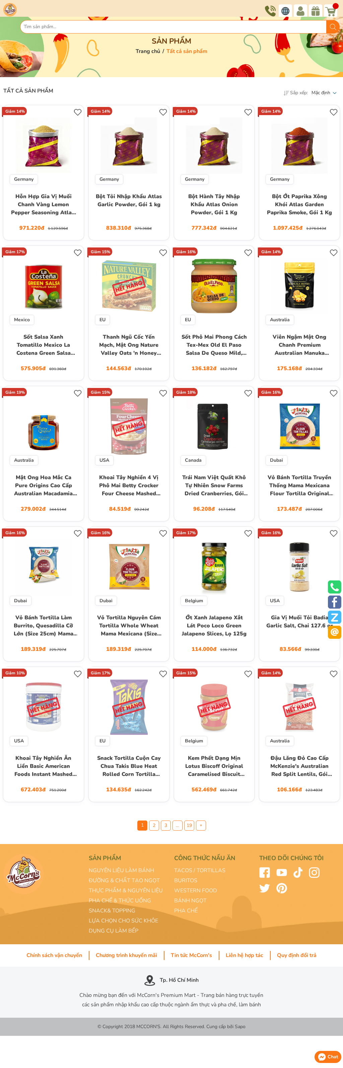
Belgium (194, 601)
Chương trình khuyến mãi (126, 955)
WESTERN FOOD (195, 890)
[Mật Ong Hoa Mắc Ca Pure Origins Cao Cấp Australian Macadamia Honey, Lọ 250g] (43, 426)
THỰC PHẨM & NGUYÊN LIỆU (126, 890)
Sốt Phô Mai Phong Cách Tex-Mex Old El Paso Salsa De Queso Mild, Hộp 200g (214, 345)
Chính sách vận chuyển (54, 955)
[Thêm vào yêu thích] (78, 111)
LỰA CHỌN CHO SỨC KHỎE (123, 920)
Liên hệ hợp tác (244, 955)
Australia (280, 320)
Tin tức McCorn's (191, 955)
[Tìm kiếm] (333, 27)
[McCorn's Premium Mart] (24, 9)
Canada (193, 460)
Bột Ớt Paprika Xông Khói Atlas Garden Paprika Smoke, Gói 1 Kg (299, 204)
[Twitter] (264, 888)
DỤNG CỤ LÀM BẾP (113, 931)
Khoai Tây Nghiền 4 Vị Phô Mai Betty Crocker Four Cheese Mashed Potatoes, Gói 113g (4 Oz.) (128, 486)
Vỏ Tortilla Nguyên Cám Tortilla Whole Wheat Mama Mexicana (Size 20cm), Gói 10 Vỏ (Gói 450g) (129, 626)
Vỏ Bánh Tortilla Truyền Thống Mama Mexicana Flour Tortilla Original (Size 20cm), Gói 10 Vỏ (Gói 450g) (299, 486)
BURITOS (185, 880)
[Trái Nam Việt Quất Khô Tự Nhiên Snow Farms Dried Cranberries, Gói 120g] (214, 426)
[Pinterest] (281, 888)
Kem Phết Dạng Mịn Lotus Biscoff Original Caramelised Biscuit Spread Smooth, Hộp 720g (214, 766)
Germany (23, 179)
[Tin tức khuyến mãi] (316, 11)
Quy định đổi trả (297, 955)
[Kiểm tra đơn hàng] (301, 11)
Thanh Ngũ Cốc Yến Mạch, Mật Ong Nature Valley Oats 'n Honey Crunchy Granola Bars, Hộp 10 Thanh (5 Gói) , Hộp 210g (128, 345)
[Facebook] (264, 872)
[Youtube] (281, 872)
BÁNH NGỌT (190, 900)
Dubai (276, 460)
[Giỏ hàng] (331, 11)
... (177, 825)
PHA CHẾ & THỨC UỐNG (120, 900)
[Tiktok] (297, 872)
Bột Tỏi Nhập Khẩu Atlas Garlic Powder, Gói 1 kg (129, 200)
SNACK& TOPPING (112, 910)
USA (104, 460)
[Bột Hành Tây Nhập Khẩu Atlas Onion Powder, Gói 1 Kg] (214, 145)
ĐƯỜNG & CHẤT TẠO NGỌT (124, 880)
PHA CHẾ (186, 910)
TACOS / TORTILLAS (199, 870)
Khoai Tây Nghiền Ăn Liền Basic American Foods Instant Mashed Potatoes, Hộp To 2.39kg (43, 766)
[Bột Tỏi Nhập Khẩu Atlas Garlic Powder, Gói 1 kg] (129, 145)
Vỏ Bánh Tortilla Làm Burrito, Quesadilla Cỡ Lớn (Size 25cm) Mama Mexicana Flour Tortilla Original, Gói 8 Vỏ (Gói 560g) (43, 626)
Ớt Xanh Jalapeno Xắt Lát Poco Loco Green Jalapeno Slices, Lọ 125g (214, 625)
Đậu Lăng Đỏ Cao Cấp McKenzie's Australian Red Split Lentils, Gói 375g (299, 766)
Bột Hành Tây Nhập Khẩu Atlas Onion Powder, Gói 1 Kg (214, 204)
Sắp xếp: (299, 93)
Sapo (240, 1026)
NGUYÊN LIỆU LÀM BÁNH (121, 870)
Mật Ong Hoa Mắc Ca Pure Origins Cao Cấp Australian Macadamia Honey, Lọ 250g (43, 486)
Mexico (22, 320)
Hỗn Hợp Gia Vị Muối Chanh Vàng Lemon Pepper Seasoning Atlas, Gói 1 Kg (43, 205)
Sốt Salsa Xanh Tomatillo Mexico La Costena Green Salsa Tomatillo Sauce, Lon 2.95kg (43, 345)
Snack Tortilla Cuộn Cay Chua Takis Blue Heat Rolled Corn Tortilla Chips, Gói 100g (129, 766)
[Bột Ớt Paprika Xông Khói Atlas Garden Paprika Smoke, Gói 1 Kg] (299, 145)
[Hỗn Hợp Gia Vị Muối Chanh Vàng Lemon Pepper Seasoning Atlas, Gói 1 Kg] (43, 145)
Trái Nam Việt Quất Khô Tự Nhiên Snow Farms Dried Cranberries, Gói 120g (214, 486)
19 (189, 825)
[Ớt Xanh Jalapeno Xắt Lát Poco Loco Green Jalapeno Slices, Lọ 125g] (214, 567)
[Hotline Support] (271, 11)
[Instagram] (314, 872)
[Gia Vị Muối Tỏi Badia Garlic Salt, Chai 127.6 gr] (299, 567)
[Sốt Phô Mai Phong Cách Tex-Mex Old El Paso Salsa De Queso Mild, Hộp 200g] (214, 286)
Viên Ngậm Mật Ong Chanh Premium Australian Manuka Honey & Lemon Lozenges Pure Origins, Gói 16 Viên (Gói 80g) (299, 345)
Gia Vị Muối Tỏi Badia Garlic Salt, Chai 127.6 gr (299, 621)
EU (102, 320)
